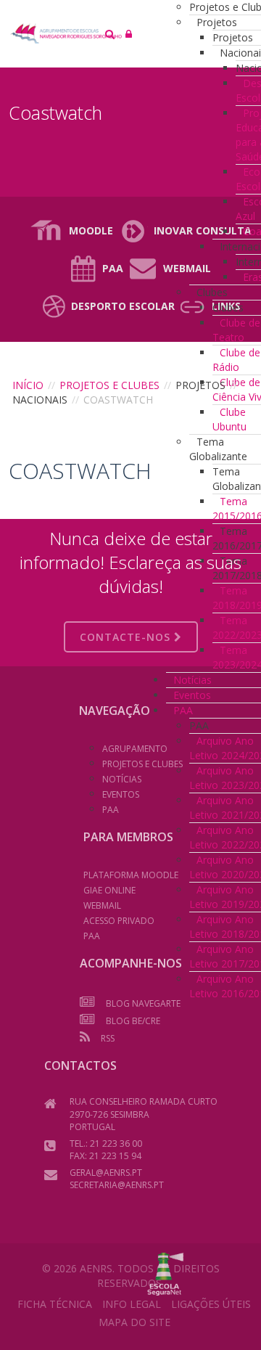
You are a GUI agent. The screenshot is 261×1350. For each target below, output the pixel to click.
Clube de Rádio (236, 359)
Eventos (192, 695)
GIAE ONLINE (109, 890)
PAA (112, 268)
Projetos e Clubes (109, 385)
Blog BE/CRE (133, 1021)
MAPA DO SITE (134, 1322)
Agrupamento (134, 748)
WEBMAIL (102, 905)
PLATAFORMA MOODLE (130, 875)
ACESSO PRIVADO (118, 921)
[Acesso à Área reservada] (128, 34)
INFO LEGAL (131, 1304)
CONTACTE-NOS (127, 637)
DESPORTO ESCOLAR (123, 306)
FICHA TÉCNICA (54, 1304)
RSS (108, 1038)
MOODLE (91, 230)
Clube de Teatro (236, 330)
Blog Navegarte (143, 1003)
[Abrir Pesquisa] (110, 34)
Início (28, 385)
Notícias (192, 680)
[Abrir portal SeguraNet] (165, 1273)
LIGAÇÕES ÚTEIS (211, 1304)
